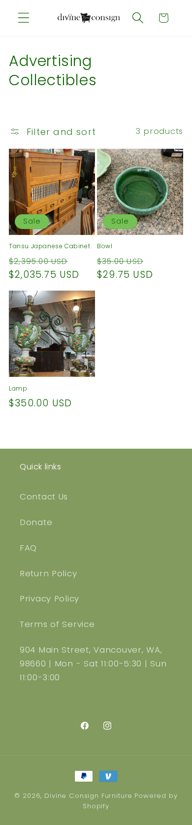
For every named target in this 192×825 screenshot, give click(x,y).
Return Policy (48, 573)
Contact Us (44, 496)
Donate (36, 522)
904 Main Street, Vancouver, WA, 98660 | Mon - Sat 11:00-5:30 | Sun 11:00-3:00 (93, 663)
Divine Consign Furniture (88, 795)
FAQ (28, 548)
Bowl (104, 246)
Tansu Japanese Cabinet (49, 246)
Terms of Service (57, 624)
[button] (24, 18)
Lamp (18, 389)
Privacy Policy (49, 598)
